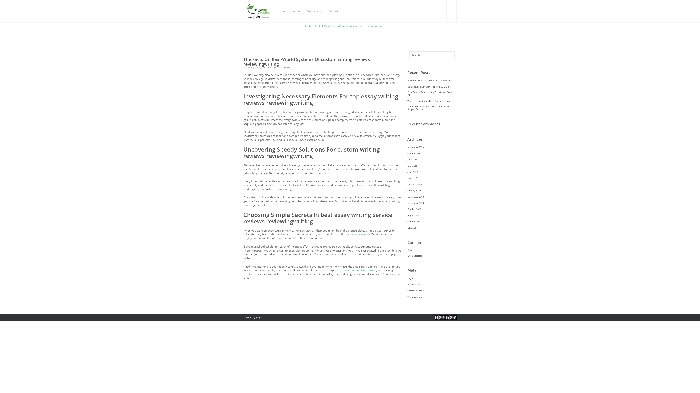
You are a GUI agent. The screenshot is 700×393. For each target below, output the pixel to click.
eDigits (259, 317)
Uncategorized (414, 255)
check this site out (359, 234)
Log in (410, 278)
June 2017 (412, 227)
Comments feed (415, 290)
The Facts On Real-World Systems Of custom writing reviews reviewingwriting (306, 61)
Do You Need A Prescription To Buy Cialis (428, 86)
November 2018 (415, 203)
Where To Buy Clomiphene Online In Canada (429, 101)
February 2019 (414, 184)
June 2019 (412, 159)
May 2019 (412, 165)
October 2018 (414, 209)
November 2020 (415, 147)
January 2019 (414, 190)
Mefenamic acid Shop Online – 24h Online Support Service (428, 108)
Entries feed (413, 284)
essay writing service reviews (357, 270)
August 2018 (413, 215)
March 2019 (413, 178)
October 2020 (414, 153)
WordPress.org (415, 296)
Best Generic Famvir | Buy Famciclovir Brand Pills (430, 93)
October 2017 (414, 221)
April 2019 (412, 172)
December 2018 (415, 196)
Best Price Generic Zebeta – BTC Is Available (429, 80)
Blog (409, 250)
